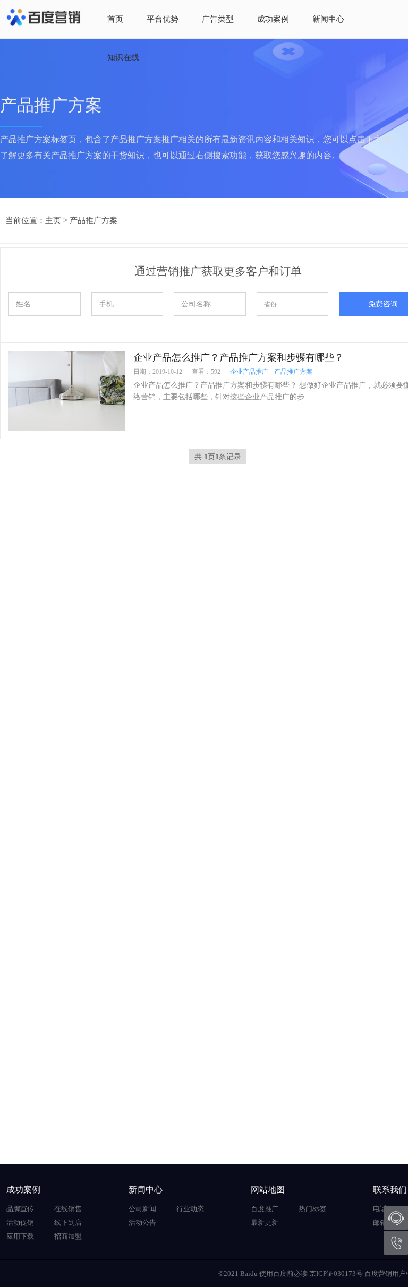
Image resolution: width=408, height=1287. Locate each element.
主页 (53, 220)
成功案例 (273, 19)
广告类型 (218, 19)
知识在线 (123, 57)
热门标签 (312, 1209)
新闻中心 (328, 19)
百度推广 (264, 1209)
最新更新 (264, 1222)
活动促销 (20, 1222)
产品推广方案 (93, 220)
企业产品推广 (249, 371)
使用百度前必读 (283, 1273)
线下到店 (68, 1222)
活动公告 (142, 1222)
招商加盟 (68, 1236)
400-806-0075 (396, 1243)
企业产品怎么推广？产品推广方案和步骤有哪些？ (238, 357)
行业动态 (190, 1209)
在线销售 (68, 1209)
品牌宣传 (20, 1209)
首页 (115, 19)
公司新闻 (142, 1209)
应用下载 (20, 1236)
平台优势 (162, 19)
